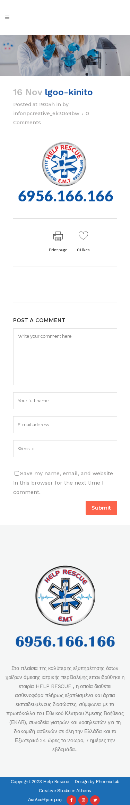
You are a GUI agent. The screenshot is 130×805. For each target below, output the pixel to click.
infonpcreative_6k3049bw (46, 113)
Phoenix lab (108, 781)
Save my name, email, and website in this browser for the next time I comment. (63, 482)
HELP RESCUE (54, 686)
